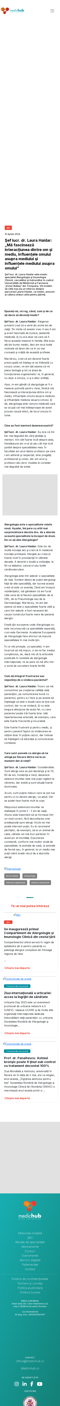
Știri (30, 1237)
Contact (30, 1269)
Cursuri (30, 1251)
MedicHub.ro (30, 1368)
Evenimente (30, 1255)
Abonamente (30, 1246)
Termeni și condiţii (30, 1283)
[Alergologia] (12, 868)
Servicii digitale (30, 1260)
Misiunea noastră (30, 1233)
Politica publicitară (30, 1288)
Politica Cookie (30, 1292)
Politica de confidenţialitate (30, 1279)
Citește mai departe (17, 968)
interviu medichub (40, 882)
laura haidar (12, 875)
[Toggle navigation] (52, 11)
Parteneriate (30, 1264)
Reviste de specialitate (30, 1242)
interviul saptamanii (15, 882)
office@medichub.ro (30, 1361)
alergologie (29, 875)
